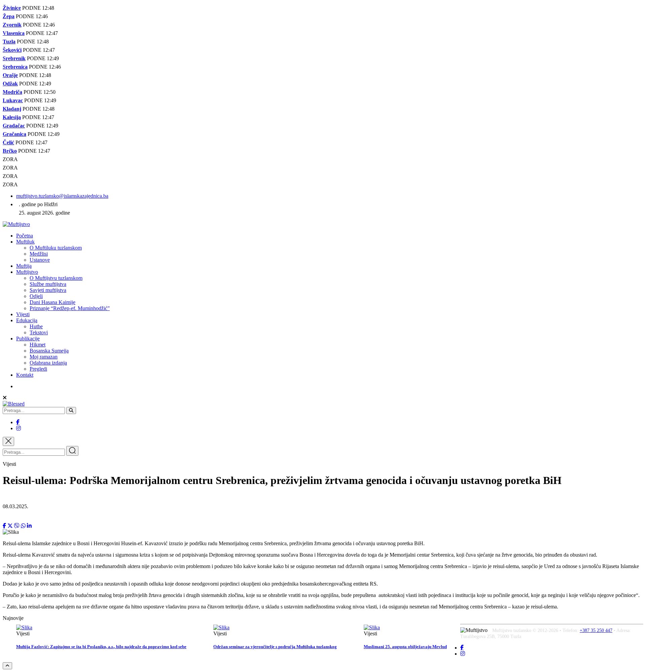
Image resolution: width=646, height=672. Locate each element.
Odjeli (36, 296)
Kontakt (24, 375)
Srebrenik (14, 58)
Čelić (8, 142)
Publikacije (28, 338)
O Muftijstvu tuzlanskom (56, 278)
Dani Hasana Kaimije (52, 302)
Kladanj (12, 109)
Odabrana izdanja (48, 363)
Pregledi (38, 369)
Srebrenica (15, 67)
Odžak (10, 83)
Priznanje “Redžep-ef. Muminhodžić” (70, 308)
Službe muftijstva (48, 284)
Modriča (12, 92)
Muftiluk (25, 242)
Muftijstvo (27, 272)
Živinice (12, 8)
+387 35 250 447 (596, 630)
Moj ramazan (44, 357)
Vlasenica (14, 33)
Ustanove (40, 260)
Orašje (10, 75)
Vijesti (23, 314)
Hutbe (36, 326)
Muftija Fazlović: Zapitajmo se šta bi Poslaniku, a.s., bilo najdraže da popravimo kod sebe (101, 646)
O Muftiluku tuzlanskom (56, 248)
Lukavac (13, 100)
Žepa (8, 16)
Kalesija (12, 117)
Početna (24, 235)
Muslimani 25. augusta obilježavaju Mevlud (405, 646)
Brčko (10, 151)
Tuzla (9, 41)
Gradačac (14, 125)
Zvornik (12, 25)
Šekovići (12, 50)
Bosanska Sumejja (49, 350)
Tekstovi (39, 332)
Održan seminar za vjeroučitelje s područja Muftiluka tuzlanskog (275, 646)
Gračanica (14, 134)
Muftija (24, 266)
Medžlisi (39, 254)
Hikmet (37, 344)
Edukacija (26, 320)
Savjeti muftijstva (48, 290)
